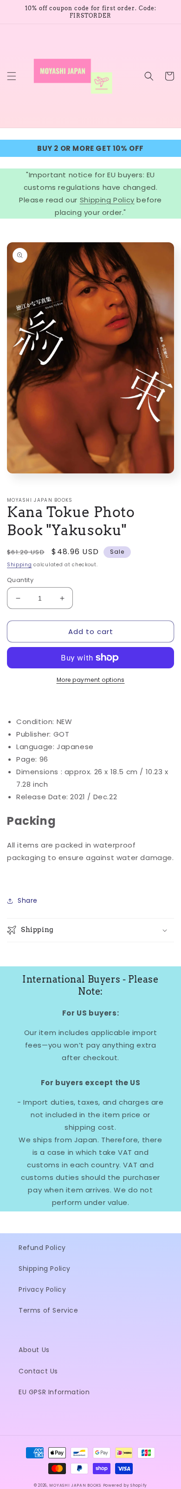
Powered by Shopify (125, 1485)
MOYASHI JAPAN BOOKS (75, 1485)
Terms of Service (48, 1310)
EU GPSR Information (54, 1392)
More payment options (91, 680)
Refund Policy (42, 1247)
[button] (11, 76)
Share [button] (28, 900)
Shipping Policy (107, 200)
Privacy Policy (42, 1289)
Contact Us (38, 1371)
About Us (34, 1349)
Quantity (20, 580)
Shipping (19, 564)
